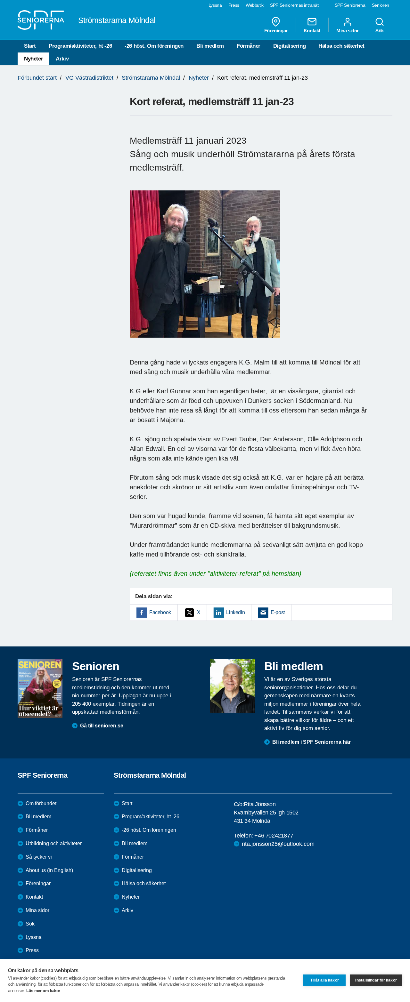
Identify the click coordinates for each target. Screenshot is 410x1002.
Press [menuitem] (233, 5)
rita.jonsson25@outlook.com (278, 844)
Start (30, 46)
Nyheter (33, 59)
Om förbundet (41, 803)
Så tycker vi (39, 857)
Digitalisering (289, 46)
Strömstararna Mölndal (151, 78)
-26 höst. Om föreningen (154, 46)
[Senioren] (40, 688)
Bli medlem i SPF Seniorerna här (311, 742)
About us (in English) (49, 870)
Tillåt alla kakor (324, 980)
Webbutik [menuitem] (255, 5)
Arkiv (62, 59)
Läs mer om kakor (43, 990)
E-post (278, 612)
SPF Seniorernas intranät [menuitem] (294, 5)
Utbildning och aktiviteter (54, 843)
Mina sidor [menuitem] (347, 30)
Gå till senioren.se (101, 725)
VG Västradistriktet (89, 78)
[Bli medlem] (232, 686)
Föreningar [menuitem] (276, 30)
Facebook (160, 612)
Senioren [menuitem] (380, 5)
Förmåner (248, 46)
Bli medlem (210, 46)
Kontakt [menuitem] (312, 30)
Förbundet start (37, 78)
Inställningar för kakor (376, 980)
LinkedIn (235, 612)
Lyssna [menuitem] (215, 5)
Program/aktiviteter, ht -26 (80, 46)
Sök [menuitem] (379, 30)
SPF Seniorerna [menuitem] (350, 5)
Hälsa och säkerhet (341, 46)
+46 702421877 (273, 835)
